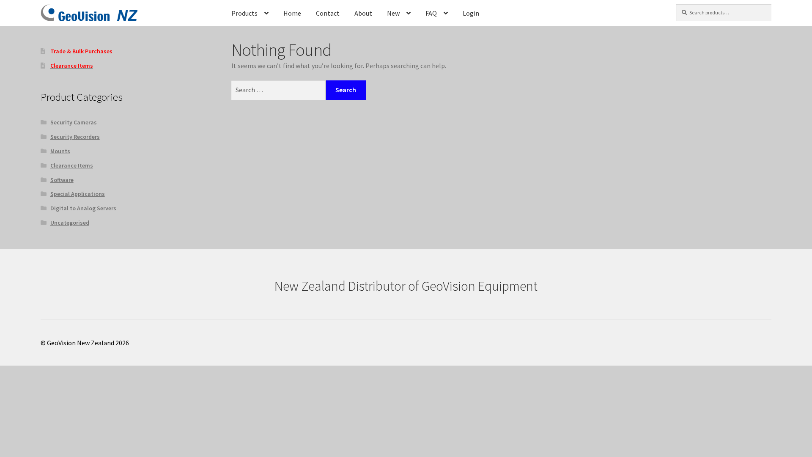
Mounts (60, 151)
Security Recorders (75, 136)
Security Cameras (73, 122)
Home (292, 13)
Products (244, 13)
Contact (328, 13)
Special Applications (77, 194)
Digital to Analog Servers (83, 208)
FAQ (431, 13)
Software (62, 180)
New (393, 13)
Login (471, 13)
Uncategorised (69, 222)
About (363, 13)
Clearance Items (71, 165)
